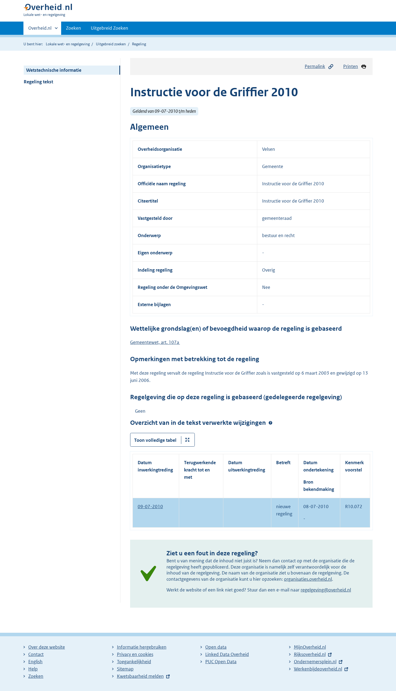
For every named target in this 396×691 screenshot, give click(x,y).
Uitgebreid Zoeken (109, 28)
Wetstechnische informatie (53, 70)
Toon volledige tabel (155, 440)
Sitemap (125, 669)
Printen (350, 66)
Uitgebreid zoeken (111, 44)
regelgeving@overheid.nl (326, 590)
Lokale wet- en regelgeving (68, 44)
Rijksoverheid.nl (310, 654)
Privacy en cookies (135, 654)
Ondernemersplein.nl (315, 662)
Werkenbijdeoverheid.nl (318, 669)
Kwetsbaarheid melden (140, 676)
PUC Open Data (221, 662)
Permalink (315, 66)
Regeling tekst (38, 82)
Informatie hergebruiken (141, 647)
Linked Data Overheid (227, 654)
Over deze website (46, 647)
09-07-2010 (150, 506)
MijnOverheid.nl (310, 647)
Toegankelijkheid (134, 662)
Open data (216, 647)
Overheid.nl (39, 30)
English (35, 662)
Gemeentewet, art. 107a (155, 342)
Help (33, 669)
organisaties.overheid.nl (308, 579)
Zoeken (73, 28)
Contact (36, 654)
